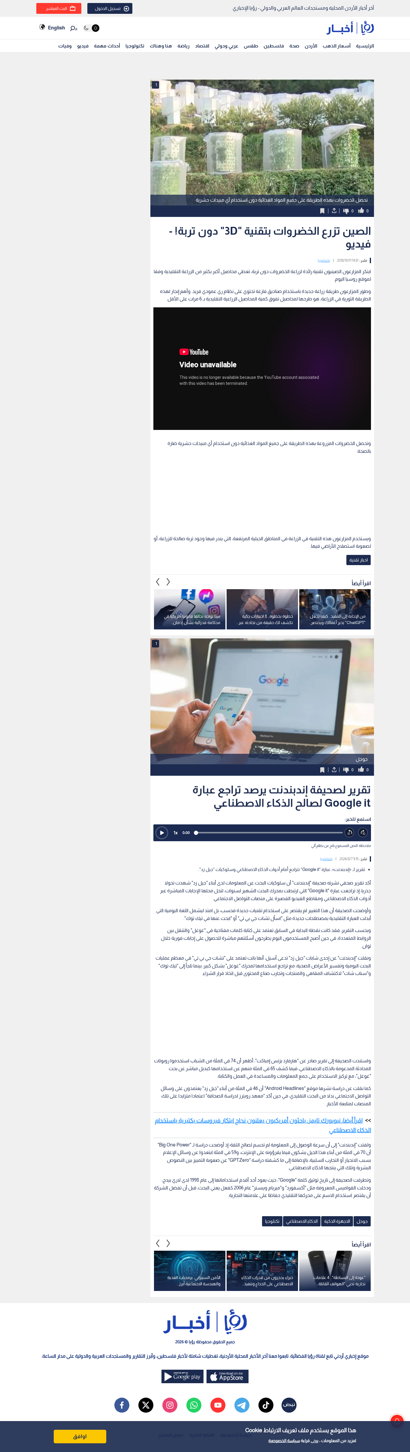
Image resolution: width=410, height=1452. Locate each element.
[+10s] (363, 832)
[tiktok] (265, 1405)
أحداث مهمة (107, 45)
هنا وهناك (161, 45)
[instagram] (169, 1405)
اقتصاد (202, 45)
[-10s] (349, 832)
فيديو (83, 45)
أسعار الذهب (337, 45)
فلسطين (274, 45)
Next (157, 581)
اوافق (80, 1436)
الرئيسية (365, 45)
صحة (294, 45)
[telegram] (241, 1405)
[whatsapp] (193, 1405)
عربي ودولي (226, 45)
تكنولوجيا (134, 45)
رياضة (183, 45)
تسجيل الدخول (108, 8)
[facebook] (121, 1405)
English (56, 27)
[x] (145, 1405)
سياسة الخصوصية (284, 1440)
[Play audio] (161, 833)
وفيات (65, 45)
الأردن (311, 45)
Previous (168, 581)
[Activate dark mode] (91, 28)
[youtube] (217, 1405)
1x (175, 832)
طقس (251, 45)
